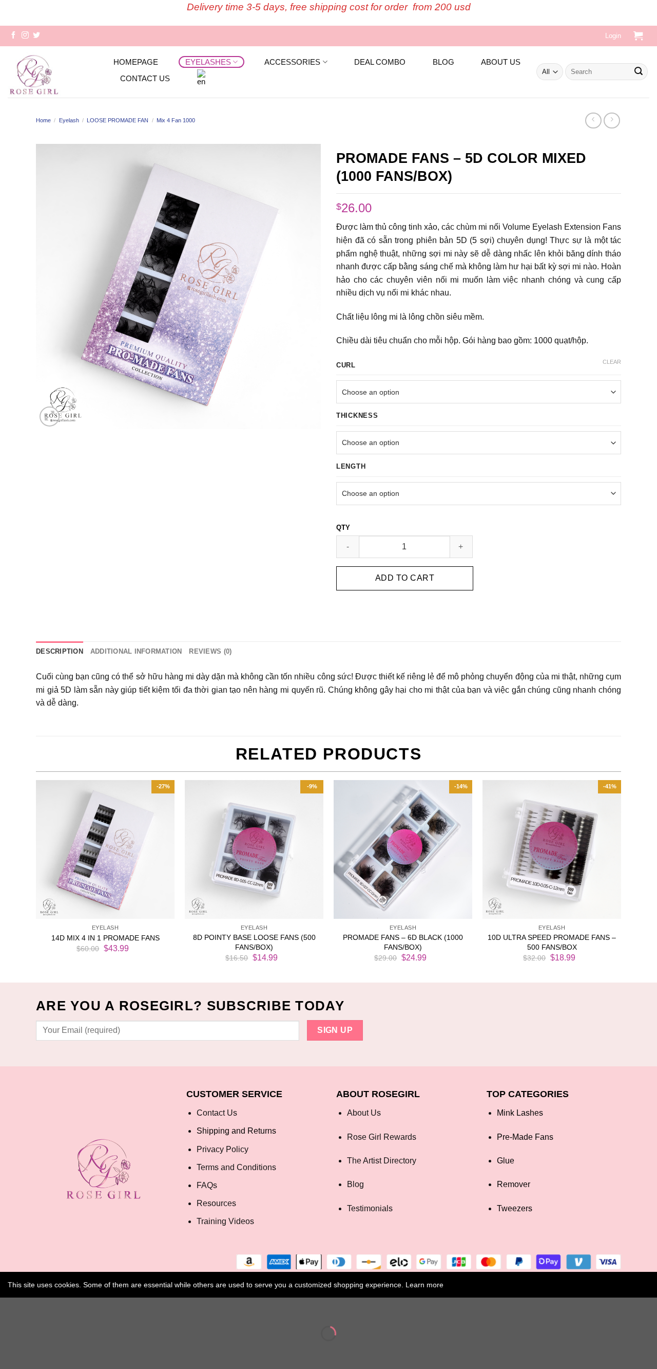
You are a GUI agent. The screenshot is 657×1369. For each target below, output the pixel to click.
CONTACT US (145, 78)
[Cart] (637, 36)
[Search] (638, 72)
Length (350, 466)
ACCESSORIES (292, 62)
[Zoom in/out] (38, 1308)
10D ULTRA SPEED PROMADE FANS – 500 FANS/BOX (552, 942)
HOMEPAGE (135, 62)
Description (59, 651)
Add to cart (404, 578)
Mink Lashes (520, 1112)
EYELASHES (208, 62)
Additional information (136, 651)
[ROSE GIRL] (53, 72)
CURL (346, 365)
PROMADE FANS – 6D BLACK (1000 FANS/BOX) (403, 942)
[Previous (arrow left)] (10, 1351)
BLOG (443, 62)
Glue (505, 1160)
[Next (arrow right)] (38, 1351)
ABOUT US (500, 62)
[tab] (59, 651)
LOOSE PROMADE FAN (117, 120)
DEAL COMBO (379, 62)
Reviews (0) (210, 651)
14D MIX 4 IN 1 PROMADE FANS (105, 938)
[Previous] (36, 880)
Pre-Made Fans (525, 1137)
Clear (612, 362)
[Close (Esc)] (10, 1308)
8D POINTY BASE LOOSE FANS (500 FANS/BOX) (254, 942)
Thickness (357, 415)
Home (43, 120)
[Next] (620, 880)
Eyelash (69, 120)
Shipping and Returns (236, 1130)
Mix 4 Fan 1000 (176, 120)
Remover (513, 1184)
